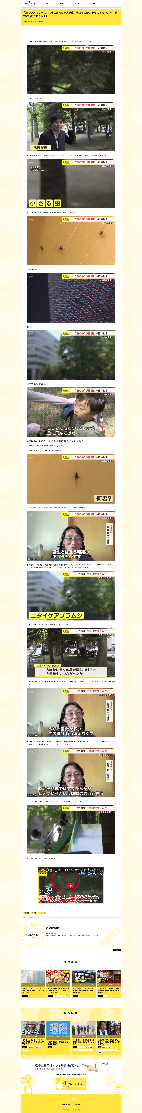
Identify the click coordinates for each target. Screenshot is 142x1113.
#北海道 (26, 913)
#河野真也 (25, 1050)
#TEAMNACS (81, 1050)
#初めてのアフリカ (103, 1050)
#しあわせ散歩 (31, 1047)
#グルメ (61, 996)
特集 (61, 4)
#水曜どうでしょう (106, 1047)
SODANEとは (66, 1105)
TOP (24, 917)
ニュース (30, 917)
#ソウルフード (89, 1050)
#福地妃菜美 (38, 1047)
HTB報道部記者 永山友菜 (87, 985)
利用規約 (77, 1105)
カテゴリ (78, 4)
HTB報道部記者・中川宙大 (37, 985)
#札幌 (34, 913)
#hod (100, 1052)
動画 (100, 1047)
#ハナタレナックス (82, 1047)
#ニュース (42, 913)
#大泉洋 (117, 1050)
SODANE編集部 (39, 21)
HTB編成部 (83, 1036)
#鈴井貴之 (111, 1050)
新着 (46, 4)
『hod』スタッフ (111, 1036)
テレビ (24, 1047)
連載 (94, 4)
